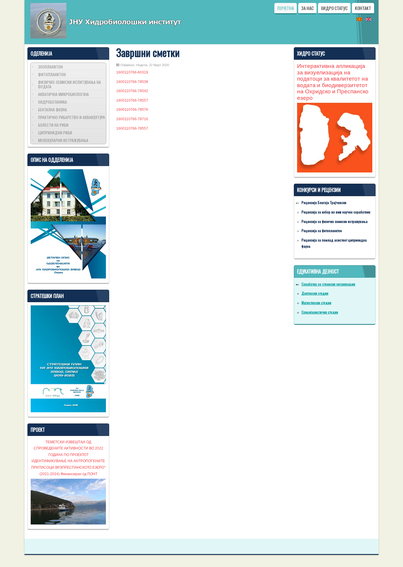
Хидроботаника (52, 102)
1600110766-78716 (132, 119)
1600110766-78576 (132, 109)
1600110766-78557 (132, 100)
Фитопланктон (52, 74)
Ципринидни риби (55, 132)
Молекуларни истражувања (63, 140)
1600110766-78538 (132, 82)
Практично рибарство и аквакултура (71, 117)
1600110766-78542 (132, 91)
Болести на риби (53, 125)
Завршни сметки (148, 52)
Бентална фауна (52, 109)
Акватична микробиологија (63, 94)
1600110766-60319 (132, 72)
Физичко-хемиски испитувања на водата (69, 84)
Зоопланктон (50, 66)
